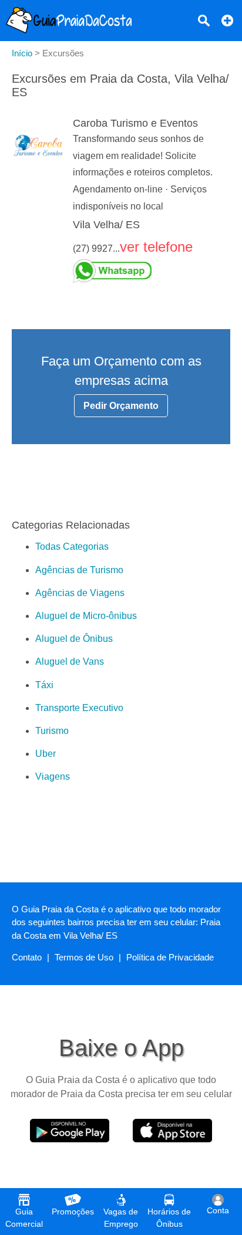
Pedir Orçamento (121, 406)
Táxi (44, 685)
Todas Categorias (72, 546)
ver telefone (156, 247)
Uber (45, 754)
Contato (27, 957)
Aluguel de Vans (69, 661)
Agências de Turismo (79, 570)
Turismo (52, 731)
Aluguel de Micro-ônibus (86, 616)
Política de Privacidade (170, 957)
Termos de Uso (84, 957)
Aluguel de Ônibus (74, 639)
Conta (218, 1210)
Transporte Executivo (79, 708)
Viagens (52, 776)
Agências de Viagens (80, 593)
